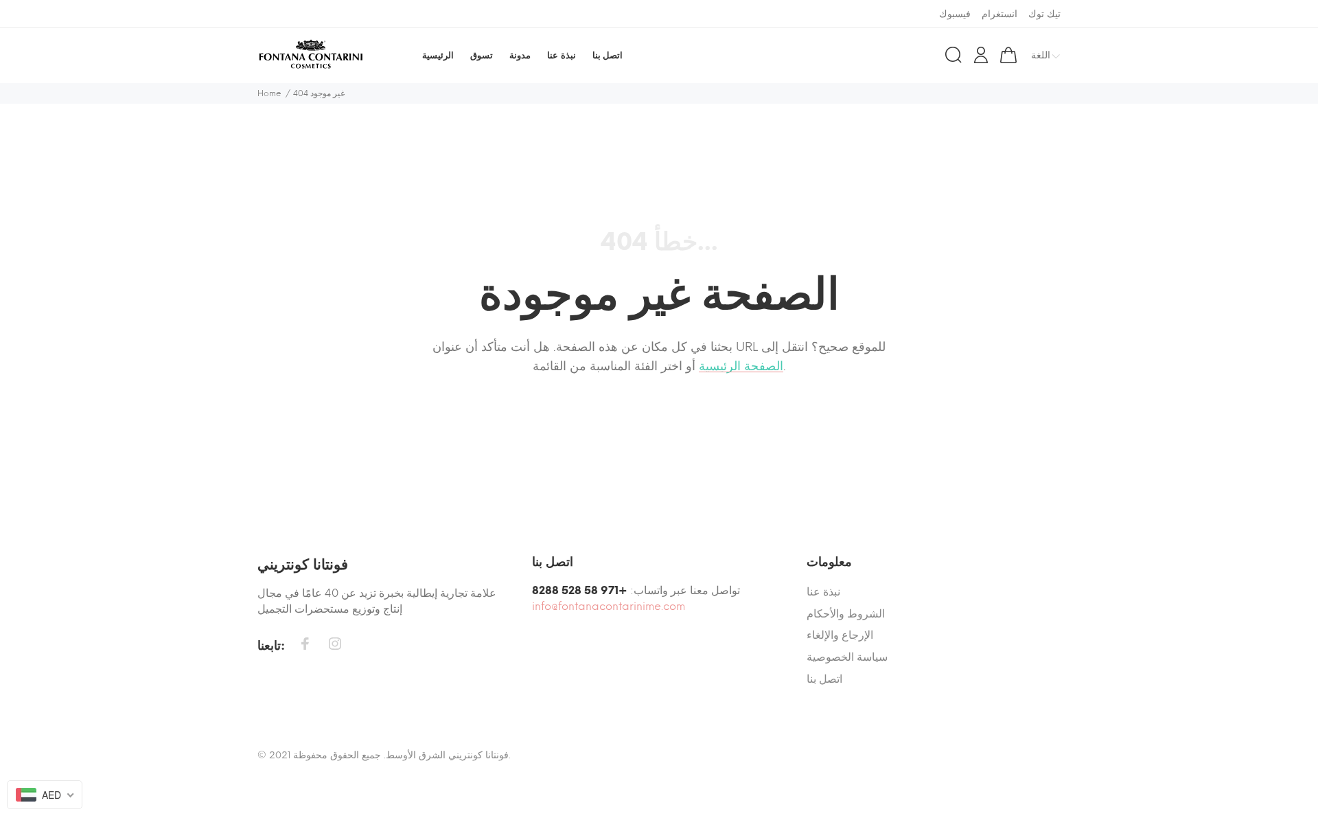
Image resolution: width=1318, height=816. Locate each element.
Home (269, 93)
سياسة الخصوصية (847, 657)
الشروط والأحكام (846, 613)
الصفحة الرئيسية (741, 366)
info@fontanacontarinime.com (608, 606)
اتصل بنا (824, 678)
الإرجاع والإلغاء (840, 635)
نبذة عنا (823, 591)
